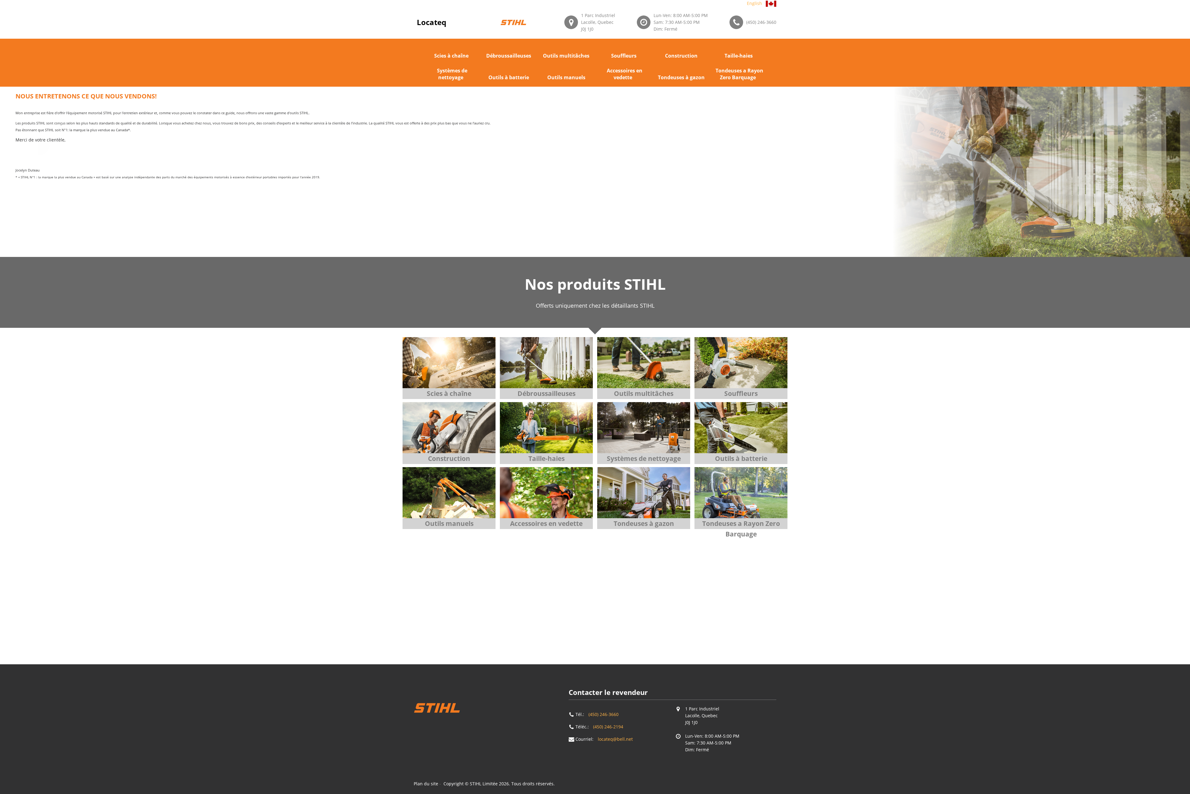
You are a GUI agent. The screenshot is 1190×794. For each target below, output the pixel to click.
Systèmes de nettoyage (452, 74)
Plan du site (426, 784)
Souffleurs (624, 55)
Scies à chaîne (451, 55)
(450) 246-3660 (761, 22)
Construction (681, 55)
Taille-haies (739, 55)
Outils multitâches (566, 55)
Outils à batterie (508, 77)
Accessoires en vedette (624, 74)
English (754, 3)
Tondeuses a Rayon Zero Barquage (739, 74)
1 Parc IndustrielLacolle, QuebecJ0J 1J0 (598, 22)
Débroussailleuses (508, 55)
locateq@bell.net (615, 739)
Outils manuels (566, 77)
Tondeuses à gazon (681, 77)
